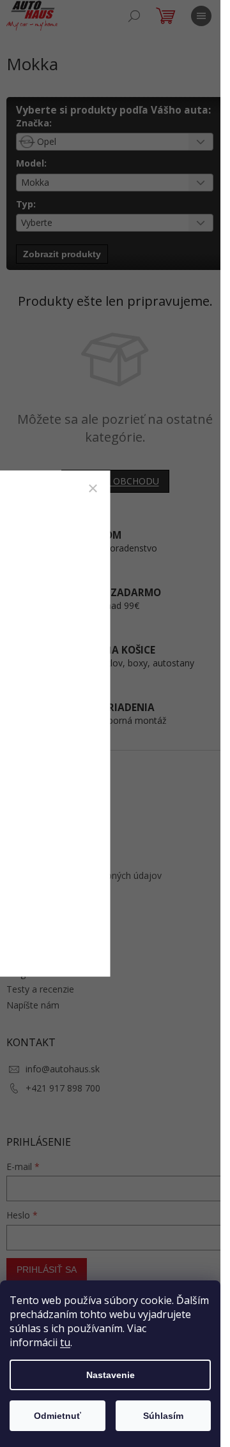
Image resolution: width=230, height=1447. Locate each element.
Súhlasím (163, 1416)
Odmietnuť (57, 1416)
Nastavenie (110, 1375)
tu (65, 1342)
